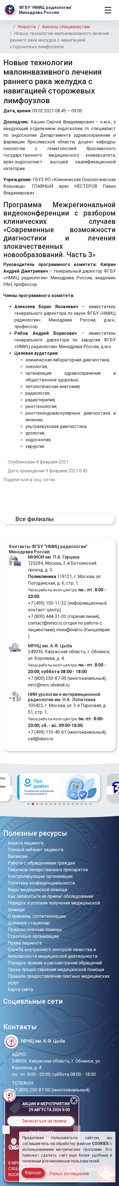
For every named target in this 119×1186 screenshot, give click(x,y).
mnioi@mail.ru (69, 629)
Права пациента (25, 943)
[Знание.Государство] (58, 788)
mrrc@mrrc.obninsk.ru (48, 685)
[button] (9, 790)
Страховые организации (33, 936)
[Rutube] (41, 1015)
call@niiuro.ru (40, 738)
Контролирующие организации (40, 876)
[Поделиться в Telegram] (78, 479)
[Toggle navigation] (108, 10)
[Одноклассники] (23, 1015)
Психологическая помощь (35, 929)
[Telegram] (7, 1015)
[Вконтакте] (14, 1015)
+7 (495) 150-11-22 (47, 603)
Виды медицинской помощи (37, 889)
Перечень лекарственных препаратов (48, 869)
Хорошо (33, 1172)
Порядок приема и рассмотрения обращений (55, 962)
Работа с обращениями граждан (41, 863)
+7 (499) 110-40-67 (47, 732)
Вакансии (17, 856)
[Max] (33, 1015)
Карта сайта (20, 989)
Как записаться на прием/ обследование (51, 896)
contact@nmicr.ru (45, 623)
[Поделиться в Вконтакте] (58, 479)
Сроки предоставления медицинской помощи (56, 969)
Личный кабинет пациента (35, 849)
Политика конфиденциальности (41, 883)
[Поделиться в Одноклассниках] (65, 479)
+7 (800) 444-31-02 (47, 616)
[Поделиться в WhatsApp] (72, 479)
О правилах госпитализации (37, 916)
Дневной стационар (29, 923)
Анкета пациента (25, 843)
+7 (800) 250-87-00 (47, 678)
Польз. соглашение (69, 1173)
